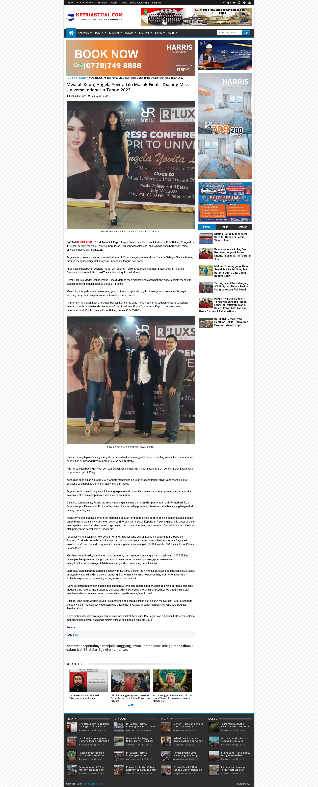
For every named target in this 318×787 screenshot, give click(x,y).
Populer (207, 227)
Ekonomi (144, 32)
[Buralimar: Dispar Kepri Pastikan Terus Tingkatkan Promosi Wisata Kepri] (206, 323)
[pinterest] (244, 2)
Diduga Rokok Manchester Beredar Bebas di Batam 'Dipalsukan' (230, 237)
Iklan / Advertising (139, 2)
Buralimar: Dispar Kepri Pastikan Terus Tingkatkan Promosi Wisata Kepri (231, 322)
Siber (124, 2)
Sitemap (156, 2)
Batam (76, 634)
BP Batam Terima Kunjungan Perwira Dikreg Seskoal (141, 726)
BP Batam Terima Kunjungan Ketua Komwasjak (136, 755)
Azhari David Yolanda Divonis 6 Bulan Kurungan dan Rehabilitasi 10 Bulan (188, 741)
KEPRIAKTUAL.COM (93, 784)
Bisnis (158, 32)
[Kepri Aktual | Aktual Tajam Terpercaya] (71, 32)
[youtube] (249, 2)
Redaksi (114, 2)
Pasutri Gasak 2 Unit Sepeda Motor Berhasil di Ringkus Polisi (188, 769)
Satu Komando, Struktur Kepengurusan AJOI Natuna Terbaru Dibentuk (236, 741)
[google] (229, 2)
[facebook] (223, 2)
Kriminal (114, 32)
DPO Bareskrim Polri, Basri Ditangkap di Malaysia (84, 697)
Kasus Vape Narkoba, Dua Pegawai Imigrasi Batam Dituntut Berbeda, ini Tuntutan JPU (232, 254)
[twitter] (234, 2)
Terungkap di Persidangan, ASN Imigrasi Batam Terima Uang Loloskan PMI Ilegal (231, 286)
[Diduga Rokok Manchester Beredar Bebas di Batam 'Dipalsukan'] (206, 238)
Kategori (242, 227)
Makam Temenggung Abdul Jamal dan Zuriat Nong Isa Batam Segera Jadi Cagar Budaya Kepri (231, 271)
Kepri (171, 32)
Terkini (225, 227)
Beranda (102, 2)
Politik (99, 32)
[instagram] (239, 2)
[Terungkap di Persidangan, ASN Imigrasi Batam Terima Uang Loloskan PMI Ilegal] (206, 287)
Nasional (83, 32)
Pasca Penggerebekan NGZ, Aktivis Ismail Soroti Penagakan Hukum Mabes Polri (172, 698)
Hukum (129, 32)
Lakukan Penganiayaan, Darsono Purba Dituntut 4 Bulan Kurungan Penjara (130, 698)
